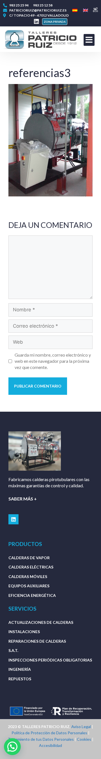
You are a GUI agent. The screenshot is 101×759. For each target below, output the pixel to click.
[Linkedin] (36, 21)
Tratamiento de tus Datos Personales (41, 739)
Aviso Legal (81, 726)
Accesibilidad (50, 745)
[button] (54, 21)
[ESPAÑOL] (75, 10)
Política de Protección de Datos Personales (49, 732)
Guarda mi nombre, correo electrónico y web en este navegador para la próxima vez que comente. (53, 361)
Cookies (84, 739)
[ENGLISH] (85, 10)
